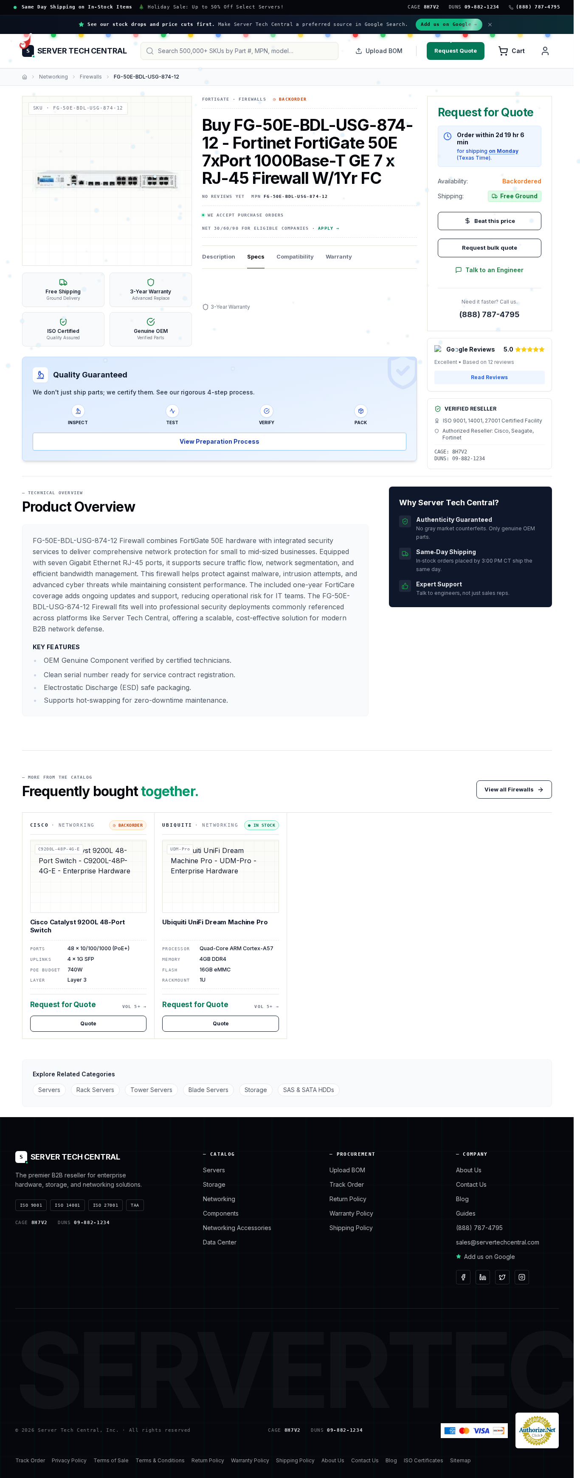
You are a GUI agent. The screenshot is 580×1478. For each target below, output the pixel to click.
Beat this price (494, 220)
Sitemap (460, 1460)
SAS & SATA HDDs (308, 1089)
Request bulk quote (489, 247)
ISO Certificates (423, 1460)
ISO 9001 (31, 1205)
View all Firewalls (509, 789)
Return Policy (347, 1198)
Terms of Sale (111, 1460)
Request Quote (455, 50)
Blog (462, 1198)
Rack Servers (95, 1089)
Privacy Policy (69, 1460)
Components (221, 1213)
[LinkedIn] (483, 1277)
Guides (466, 1213)
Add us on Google (449, 24)
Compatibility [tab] (295, 256)
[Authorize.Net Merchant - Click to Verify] (537, 1430)
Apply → (328, 228)
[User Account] (545, 51)
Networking (53, 76)
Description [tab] (218, 256)
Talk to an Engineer (494, 269)
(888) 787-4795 (489, 314)
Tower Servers (151, 1089)
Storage (256, 1089)
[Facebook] (463, 1277)
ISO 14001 (67, 1205)
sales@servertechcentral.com (497, 1242)
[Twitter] (502, 1277)
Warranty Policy (351, 1213)
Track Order (346, 1184)
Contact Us (471, 1184)
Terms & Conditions (160, 1460)
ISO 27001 (105, 1205)
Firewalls (91, 76)
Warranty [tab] (339, 256)
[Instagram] (522, 1277)
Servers (49, 1089)
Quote (88, 1023)
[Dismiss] (490, 25)
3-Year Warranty (230, 307)
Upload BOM (384, 50)
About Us (468, 1170)
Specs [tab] (256, 256)
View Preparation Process (219, 441)
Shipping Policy (351, 1227)
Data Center (220, 1242)
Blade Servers (208, 1089)
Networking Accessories (237, 1227)
